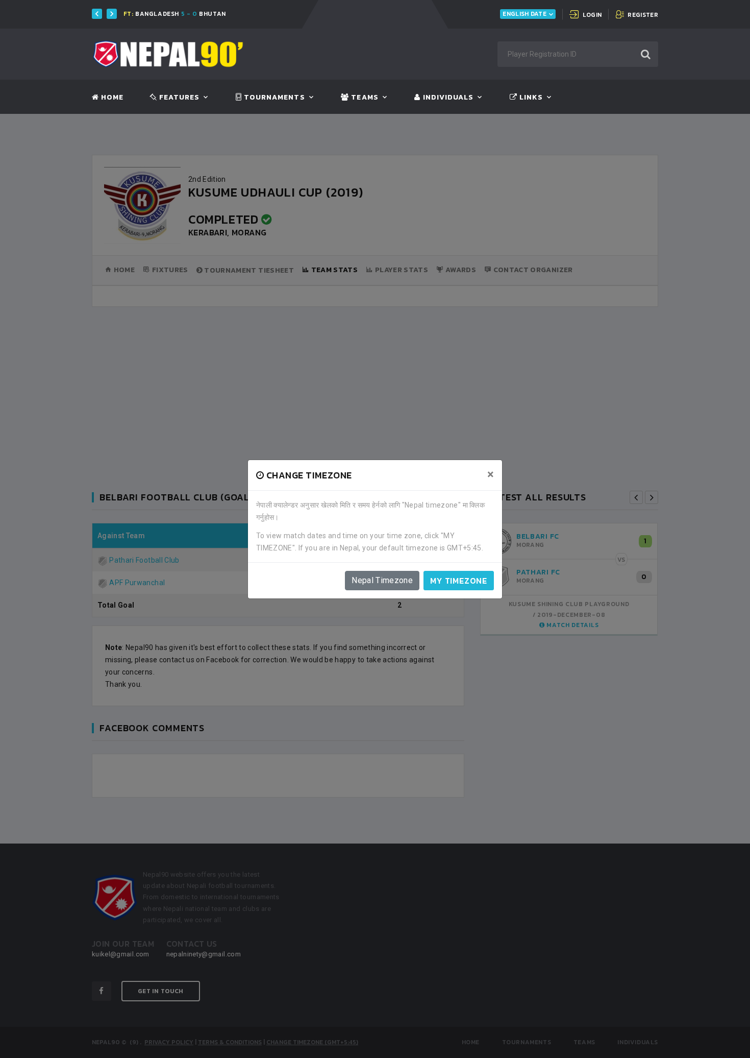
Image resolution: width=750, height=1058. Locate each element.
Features (178, 97)
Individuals (446, 97)
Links (530, 97)
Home (111, 97)
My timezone (458, 580)
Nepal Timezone (382, 580)
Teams (363, 97)
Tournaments (273, 97)
